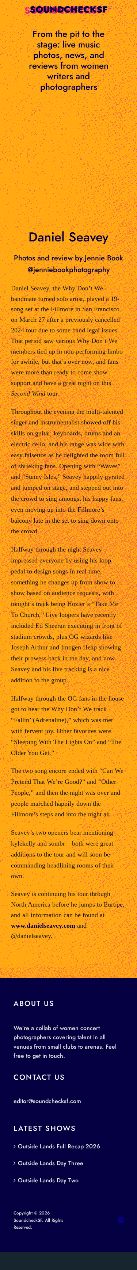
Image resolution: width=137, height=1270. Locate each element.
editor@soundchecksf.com (47, 1101)
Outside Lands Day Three (50, 1163)
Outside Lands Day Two (48, 1180)
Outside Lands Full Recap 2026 (59, 1146)
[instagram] (120, 1220)
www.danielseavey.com (43, 925)
